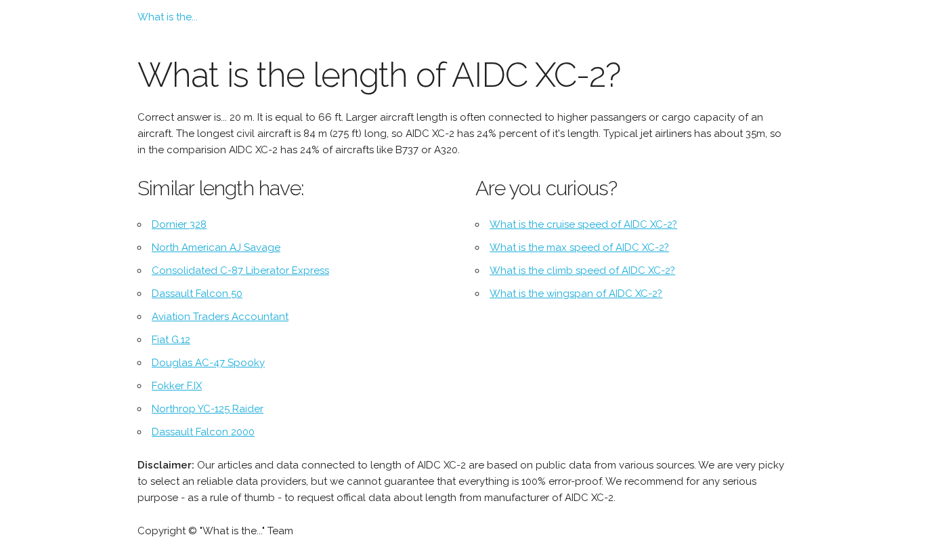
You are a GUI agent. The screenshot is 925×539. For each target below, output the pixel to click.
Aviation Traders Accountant (220, 317)
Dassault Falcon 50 (197, 293)
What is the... (167, 17)
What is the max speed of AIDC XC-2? (579, 247)
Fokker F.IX (177, 386)
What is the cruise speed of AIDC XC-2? (583, 224)
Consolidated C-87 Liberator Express (240, 270)
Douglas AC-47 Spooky (208, 363)
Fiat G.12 (171, 340)
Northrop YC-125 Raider (207, 409)
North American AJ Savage (216, 247)
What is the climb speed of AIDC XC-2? (582, 270)
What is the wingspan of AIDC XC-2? (576, 293)
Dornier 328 (179, 224)
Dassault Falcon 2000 (203, 432)
